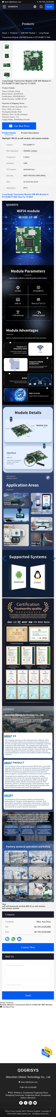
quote (49, 7)
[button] (7, 77)
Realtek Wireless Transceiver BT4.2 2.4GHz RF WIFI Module (26, 1005)
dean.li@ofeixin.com (13, 2)
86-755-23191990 (46, 2)
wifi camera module (10, 908)
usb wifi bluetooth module (14, 906)
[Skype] (7, 939)
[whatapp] (13, 939)
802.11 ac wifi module (35, 906)
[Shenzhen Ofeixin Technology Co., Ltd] (13, 7)
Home (4, 33)
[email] (19, 939)
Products (14, 33)
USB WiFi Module (28, 33)
